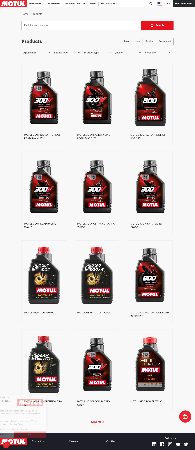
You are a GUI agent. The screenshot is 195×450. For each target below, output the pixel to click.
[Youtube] (178, 444)
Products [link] (37, 14)
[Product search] (151, 3)
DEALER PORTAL (184, 4)
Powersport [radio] (165, 41)
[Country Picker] (160, 3)
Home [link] (24, 14)
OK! (51, 434)
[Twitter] (186, 444)
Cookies (110, 441)
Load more (97, 422)
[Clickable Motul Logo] (13, 3)
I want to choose (19, 434)
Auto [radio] (126, 41)
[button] (6, 444)
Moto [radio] (137, 41)
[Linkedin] (154, 444)
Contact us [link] (38, 441)
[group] (147, 41)
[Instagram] (170, 444)
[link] (93, 3)
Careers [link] (73, 441)
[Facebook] (162, 444)
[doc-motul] (185, 416)
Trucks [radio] (149, 41)
